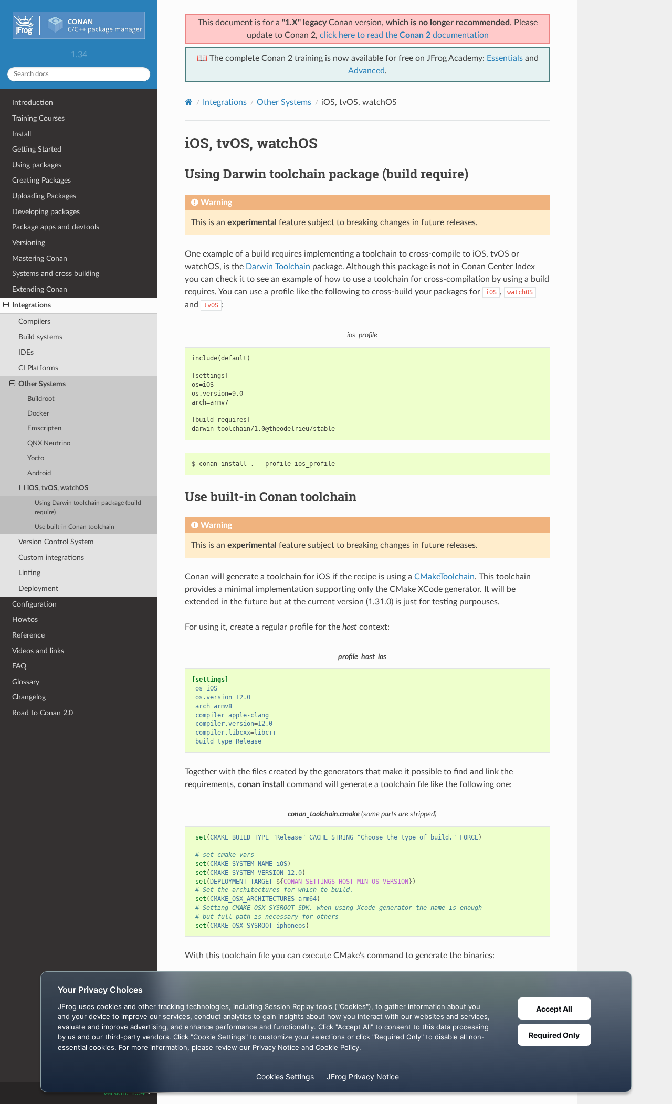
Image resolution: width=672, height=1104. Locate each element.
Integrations (31, 305)
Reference (28, 635)
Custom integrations (51, 557)
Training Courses (38, 118)
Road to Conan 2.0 (42, 713)
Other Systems (42, 384)
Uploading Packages (44, 196)
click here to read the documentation (404, 35)
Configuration (34, 604)
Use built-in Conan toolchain (74, 527)
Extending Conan (39, 289)
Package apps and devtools (55, 227)
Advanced (366, 71)
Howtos (25, 619)
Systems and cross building (55, 274)
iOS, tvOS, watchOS (57, 488)
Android (39, 473)
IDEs (26, 352)
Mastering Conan (39, 258)
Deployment (38, 588)
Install (21, 134)
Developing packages (46, 212)
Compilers (34, 321)
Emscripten (44, 428)
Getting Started (36, 149)
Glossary (25, 682)
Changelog (29, 697)
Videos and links (38, 651)
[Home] (189, 102)
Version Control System (56, 542)
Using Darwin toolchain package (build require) (88, 507)
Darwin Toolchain (278, 266)
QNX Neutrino (48, 443)
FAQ (19, 666)
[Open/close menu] (6, 305)
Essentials (505, 58)
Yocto (35, 458)
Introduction (32, 103)
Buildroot (41, 399)
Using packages (36, 165)
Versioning (28, 243)
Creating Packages (41, 180)
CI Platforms (38, 368)
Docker (38, 413)
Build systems (40, 337)
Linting (29, 573)
